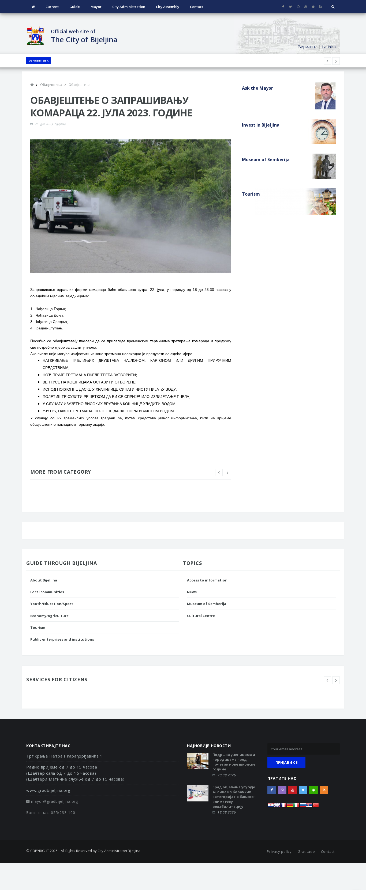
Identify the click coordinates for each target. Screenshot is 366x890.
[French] (283, 806)
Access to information (207, 580)
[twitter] (290, 6)
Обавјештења (38, 60)
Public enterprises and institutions (62, 639)
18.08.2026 (226, 812)
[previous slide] (219, 472)
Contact (196, 6)
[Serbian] (309, 806)
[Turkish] (315, 806)
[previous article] (336, 61)
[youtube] (305, 6)
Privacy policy (279, 851)
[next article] (327, 61)
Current (52, 6)
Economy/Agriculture (49, 615)
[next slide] (227, 472)
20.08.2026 (226, 775)
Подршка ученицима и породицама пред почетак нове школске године (233, 762)
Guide (74, 6)
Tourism (37, 627)
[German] (290, 806)
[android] (313, 6)
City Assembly (167, 6)
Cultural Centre (201, 615)
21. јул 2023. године (50, 124)
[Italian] (296, 806)
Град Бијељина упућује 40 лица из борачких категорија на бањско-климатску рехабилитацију (233, 797)
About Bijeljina (43, 580)
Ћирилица (308, 46)
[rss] (320, 6)
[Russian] (303, 806)
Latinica (329, 46)
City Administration (128, 6)
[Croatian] (270, 806)
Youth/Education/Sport (51, 603)
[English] (277, 806)
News (192, 591)
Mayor (96, 6)
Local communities (47, 591)
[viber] (298, 6)
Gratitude (306, 851)
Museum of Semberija (206, 603)
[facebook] (283, 6)
